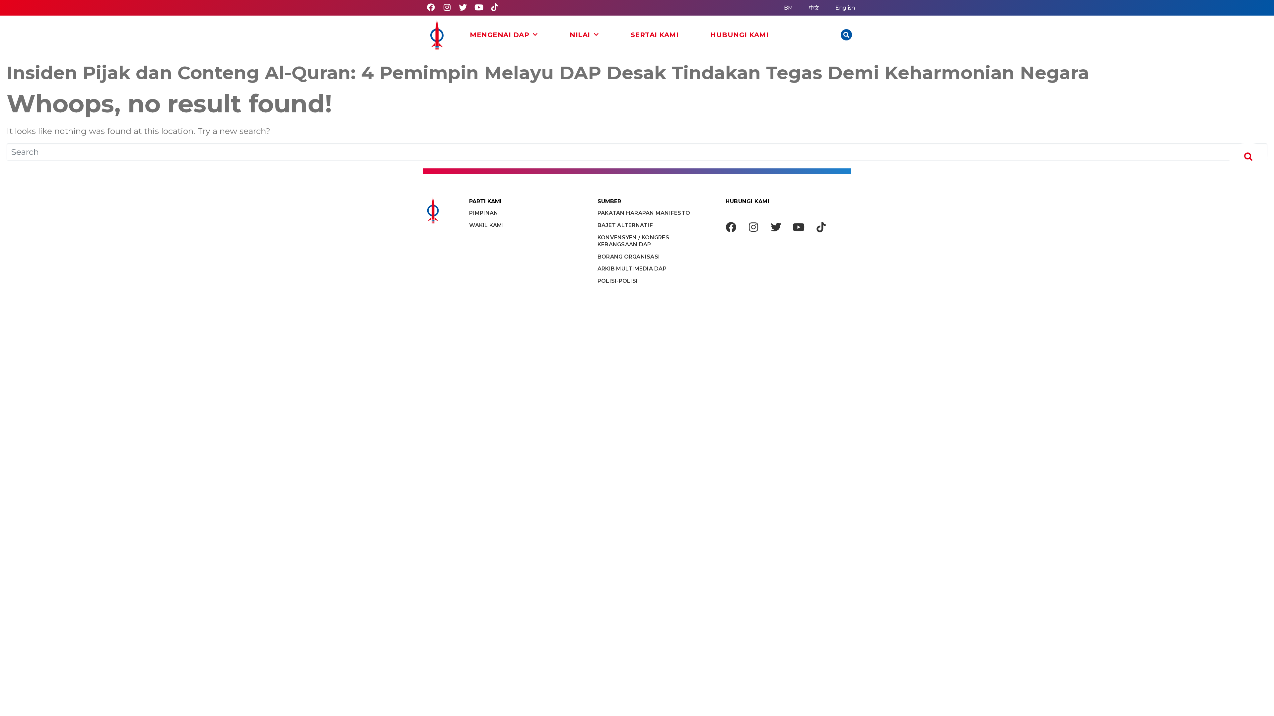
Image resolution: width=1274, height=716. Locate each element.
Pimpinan (483, 213)
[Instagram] (447, 7)
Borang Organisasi (629, 257)
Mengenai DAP (499, 35)
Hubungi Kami (739, 35)
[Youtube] (479, 7)
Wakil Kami (486, 225)
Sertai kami (655, 35)
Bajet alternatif (625, 225)
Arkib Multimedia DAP (632, 269)
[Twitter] (463, 7)
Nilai (580, 35)
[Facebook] (431, 7)
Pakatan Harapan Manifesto (644, 213)
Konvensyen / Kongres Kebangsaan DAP (633, 241)
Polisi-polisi (618, 281)
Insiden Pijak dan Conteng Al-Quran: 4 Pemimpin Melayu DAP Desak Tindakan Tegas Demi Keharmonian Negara (548, 73)
